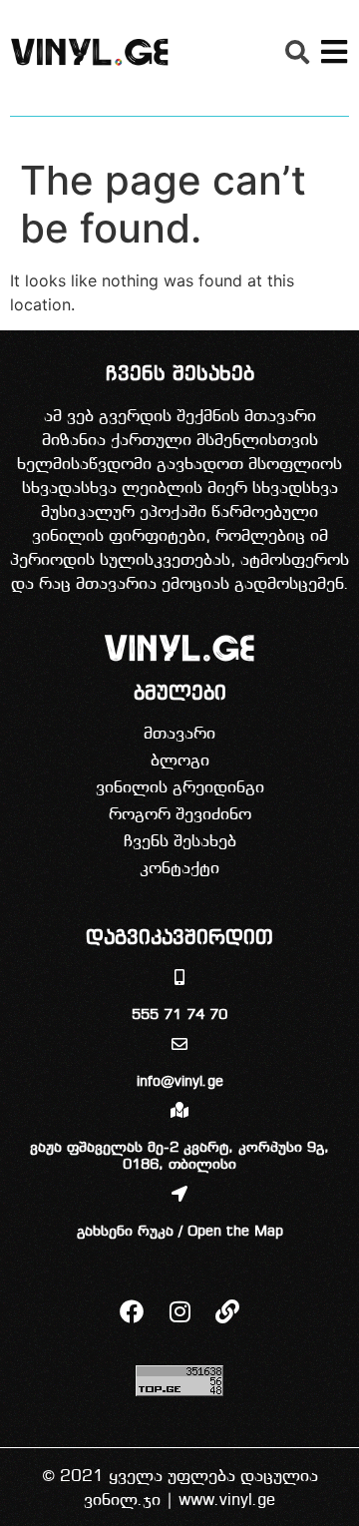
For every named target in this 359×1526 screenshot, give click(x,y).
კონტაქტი (179, 868)
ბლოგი (180, 761)
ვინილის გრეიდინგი (180, 787)
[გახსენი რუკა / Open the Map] (179, 1194)
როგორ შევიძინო (180, 814)
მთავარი (179, 734)
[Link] (227, 1311)
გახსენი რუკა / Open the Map (180, 1232)
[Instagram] (179, 1311)
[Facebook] (132, 1311)
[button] (297, 52)
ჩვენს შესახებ (180, 841)
